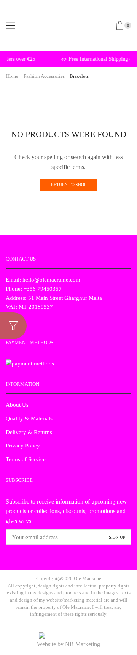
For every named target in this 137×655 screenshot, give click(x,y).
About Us (17, 405)
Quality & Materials (29, 418)
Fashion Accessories (44, 76)
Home (12, 76)
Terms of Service (26, 459)
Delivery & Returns (29, 432)
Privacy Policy (23, 446)
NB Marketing (82, 644)
